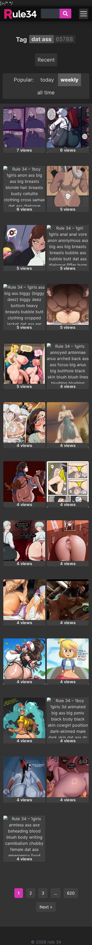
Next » (46, 906)
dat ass (41, 39)
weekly (69, 80)
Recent (46, 60)
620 (71, 893)
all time (46, 92)
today (47, 80)
